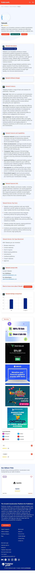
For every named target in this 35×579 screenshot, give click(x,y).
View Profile (5, 493)
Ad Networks (6, 6)
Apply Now (30, 493)
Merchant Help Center (6, 552)
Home (2, 6)
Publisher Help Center (6, 549)
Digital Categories (5, 529)
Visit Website (4, 34)
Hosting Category (5, 534)
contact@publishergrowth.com (8, 556)
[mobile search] (30, 2)
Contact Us (20, 540)
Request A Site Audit (15, 34)
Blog (2, 536)
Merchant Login (4, 543)
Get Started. (6, 525)
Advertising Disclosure (9, 48)
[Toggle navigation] (33, 2)
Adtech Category (5, 531)
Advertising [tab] (6, 319)
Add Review (24, 34)
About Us (20, 531)
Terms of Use (21, 534)
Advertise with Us (5, 545)
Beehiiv (17, 489)
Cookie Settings (21, 536)
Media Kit (3, 547)
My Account (20, 529)
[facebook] (2, 559)
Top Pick (4, 476)
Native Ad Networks (13, 6)
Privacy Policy (21, 538)
